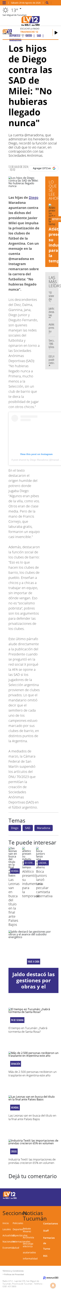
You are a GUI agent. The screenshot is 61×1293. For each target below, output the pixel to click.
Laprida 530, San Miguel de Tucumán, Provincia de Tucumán (21, 1282)
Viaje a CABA (33, 961)
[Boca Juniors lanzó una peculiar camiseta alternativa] (40, 867)
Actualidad (9, 1235)
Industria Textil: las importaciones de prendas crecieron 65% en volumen (32, 1161)
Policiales (18, 1223)
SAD (27, 828)
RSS (45, 1255)
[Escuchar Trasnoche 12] (56, 32)
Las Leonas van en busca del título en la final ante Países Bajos (13, 902)
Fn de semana (17, 1020)
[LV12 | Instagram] (48, 1201)
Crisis (14, 1151)
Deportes (18, 1229)
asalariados (29, 1252)
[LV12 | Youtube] (54, 1201)
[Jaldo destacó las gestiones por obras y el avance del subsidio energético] (33, 949)
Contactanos (50, 1223)
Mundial (15, 871)
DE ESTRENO (30, 863)
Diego (33, 197)
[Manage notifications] (53, 1285)
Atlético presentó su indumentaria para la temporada (32, 883)
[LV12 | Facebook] (48, 1195)
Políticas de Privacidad (14, 1274)
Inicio (6, 1223)
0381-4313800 (9, 1286)
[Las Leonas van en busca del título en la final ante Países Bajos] (12, 875)
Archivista (28, 1237)
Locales (7, 1229)
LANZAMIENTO (44, 863)
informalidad (30, 1258)
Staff (46, 1230)
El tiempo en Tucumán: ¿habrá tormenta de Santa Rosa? (27, 1029)
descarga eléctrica (28, 1245)
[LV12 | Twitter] (54, 1195)
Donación (15, 1064)
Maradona (43, 828)
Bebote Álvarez (27, 1230)
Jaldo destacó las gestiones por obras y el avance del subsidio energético (33, 989)
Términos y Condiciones (13, 1271)
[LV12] (10, 1198)
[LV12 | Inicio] (58, 1212)
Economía (8, 1247)
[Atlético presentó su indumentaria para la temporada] (26, 867)
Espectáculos (20, 1235)
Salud (16, 1247)
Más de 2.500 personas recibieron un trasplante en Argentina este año (32, 1073)
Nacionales (9, 1241)
